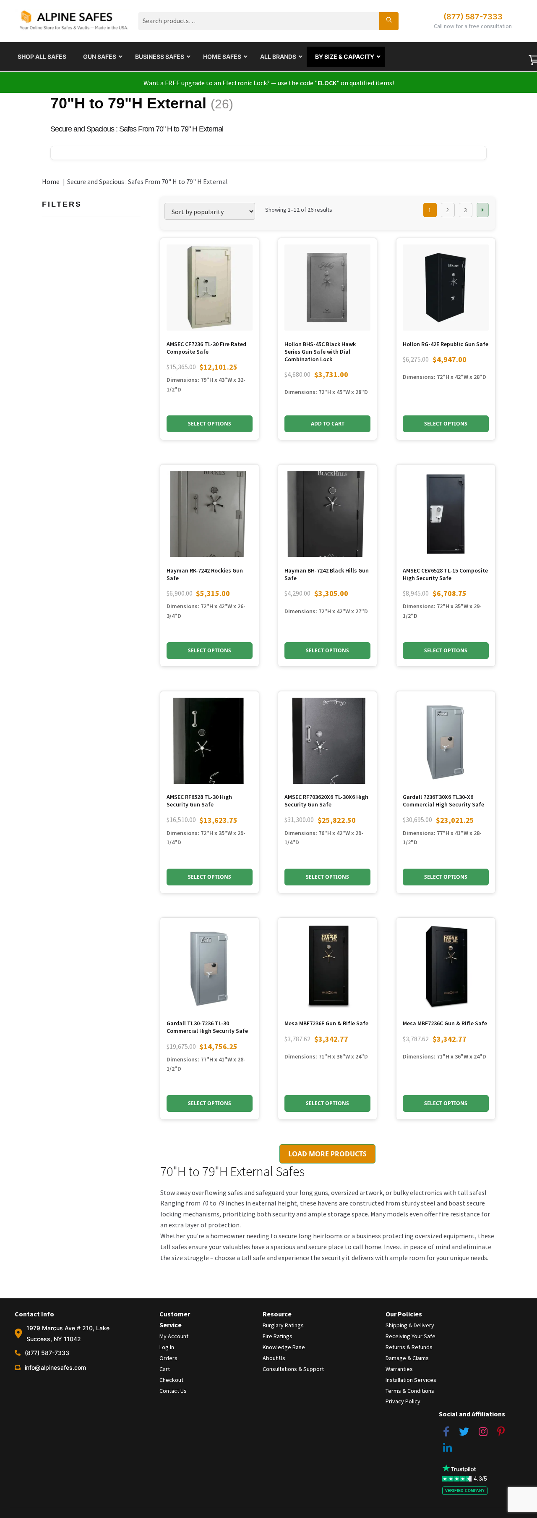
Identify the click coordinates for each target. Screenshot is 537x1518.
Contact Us (173, 1391)
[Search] (389, 21)
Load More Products (327, 1153)
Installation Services (411, 1380)
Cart (164, 1369)
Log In (166, 1347)
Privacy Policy (403, 1401)
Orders (168, 1358)
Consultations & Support (293, 1369)
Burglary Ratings (283, 1325)
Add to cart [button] (327, 423)
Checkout (171, 1380)
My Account (173, 1336)
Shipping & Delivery (410, 1325)
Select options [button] (209, 423)
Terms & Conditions (410, 1391)
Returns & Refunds (409, 1347)
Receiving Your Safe (410, 1336)
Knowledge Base (284, 1347)
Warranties (399, 1369)
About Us (274, 1358)
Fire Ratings (277, 1336)
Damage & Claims (407, 1358)
